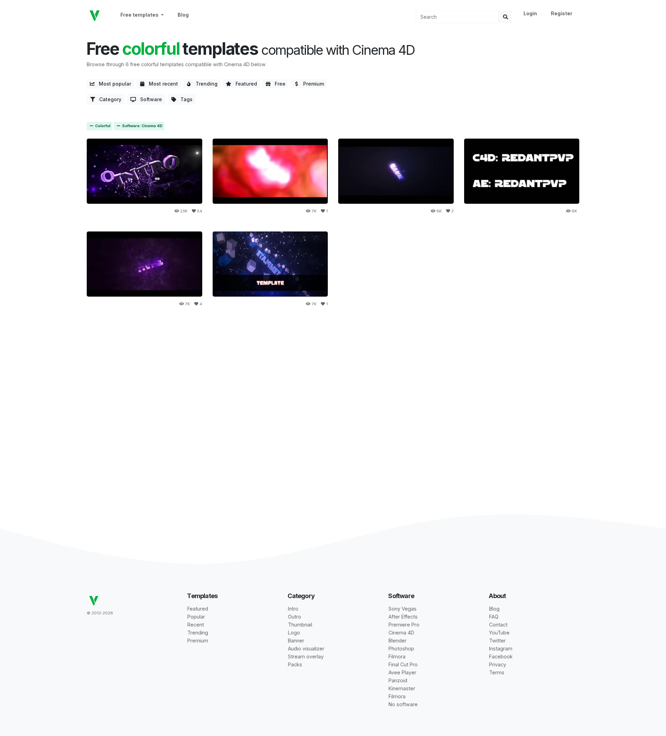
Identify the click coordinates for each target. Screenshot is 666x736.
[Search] (505, 16)
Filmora (396, 656)
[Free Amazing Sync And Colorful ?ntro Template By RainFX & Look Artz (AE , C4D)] (270, 263)
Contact (498, 625)
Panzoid (397, 680)
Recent (195, 625)
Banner (296, 640)
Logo (294, 633)
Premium (311, 84)
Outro (294, 617)
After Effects (403, 617)
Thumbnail (300, 625)
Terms (496, 672)
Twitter (497, 640)
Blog (183, 15)
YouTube (499, 633)
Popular (196, 617)
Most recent (161, 84)
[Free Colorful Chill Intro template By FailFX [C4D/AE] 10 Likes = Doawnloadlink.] (396, 171)
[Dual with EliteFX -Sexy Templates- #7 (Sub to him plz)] (522, 171)
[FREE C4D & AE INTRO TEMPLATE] (144, 171)
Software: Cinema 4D (141, 126)
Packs (295, 664)
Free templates (140, 15)
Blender (397, 640)
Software (149, 99)
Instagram (500, 648)
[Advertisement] (333, 372)
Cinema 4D (401, 633)
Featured (244, 84)
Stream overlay (306, 656)
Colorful (102, 126)
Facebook (501, 656)
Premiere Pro (403, 625)
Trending (204, 84)
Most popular (113, 84)
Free (278, 84)
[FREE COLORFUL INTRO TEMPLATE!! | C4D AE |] (270, 171)
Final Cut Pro (403, 664)
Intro (293, 609)
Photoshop (401, 648)
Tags (184, 99)
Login (530, 13)
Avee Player (402, 672)
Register (561, 13)
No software (403, 704)
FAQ (493, 617)
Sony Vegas (402, 609)
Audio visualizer (306, 648)
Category (108, 99)
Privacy (497, 664)
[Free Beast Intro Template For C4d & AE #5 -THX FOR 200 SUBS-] (144, 263)
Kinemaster (401, 688)
